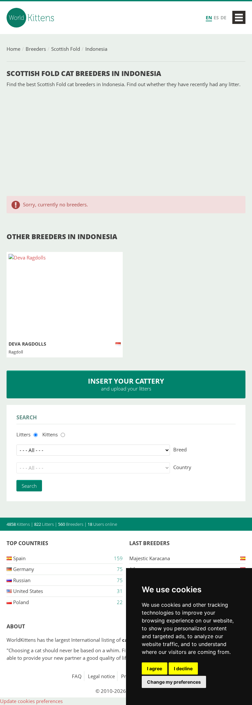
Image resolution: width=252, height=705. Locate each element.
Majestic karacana (149, 558)
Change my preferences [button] (174, 682)
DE (223, 17)
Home (13, 49)
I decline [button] (183, 668)
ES (216, 17)
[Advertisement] (126, 142)
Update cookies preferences (31, 701)
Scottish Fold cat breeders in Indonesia (84, 73)
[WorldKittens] (31, 18)
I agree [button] (154, 668)
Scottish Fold (65, 49)
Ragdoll (16, 352)
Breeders (36, 49)
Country (182, 467)
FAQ (77, 676)
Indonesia (96, 49)
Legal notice (101, 676)
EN (209, 17)
